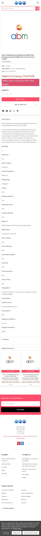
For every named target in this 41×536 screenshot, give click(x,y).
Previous (2, 369)
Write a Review (6, 62)
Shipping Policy (20, 517)
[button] (20, 105)
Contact (4, 467)
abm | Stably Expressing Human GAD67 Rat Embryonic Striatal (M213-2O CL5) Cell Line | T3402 (10, 377)
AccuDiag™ (25, 474)
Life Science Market (8, 490)
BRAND (4, 493)
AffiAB (24, 478)
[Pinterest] (17, 110)
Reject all (16, 533)
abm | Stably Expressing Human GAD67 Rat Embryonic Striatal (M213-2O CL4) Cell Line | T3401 (30, 377)
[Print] (10, 110)
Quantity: (5, 90)
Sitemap (4, 473)
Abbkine (23, 499)
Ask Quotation (6, 464)
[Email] (6, 110)
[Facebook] (3, 110)
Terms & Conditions (20, 515)
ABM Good (5, 499)
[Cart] (38, 3)
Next (39, 369)
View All (23, 503)
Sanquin (23, 490)
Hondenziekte (8, 508)
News (3, 470)
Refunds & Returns (20, 520)
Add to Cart (10, 371)
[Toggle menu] (2, 2)
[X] (14, 110)
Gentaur (4, 496)
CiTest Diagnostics (27, 493)
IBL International (7, 503)
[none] (20, 33)
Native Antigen (26, 496)
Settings (6, 533)
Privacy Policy (17, 528)
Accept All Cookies (31, 533)
